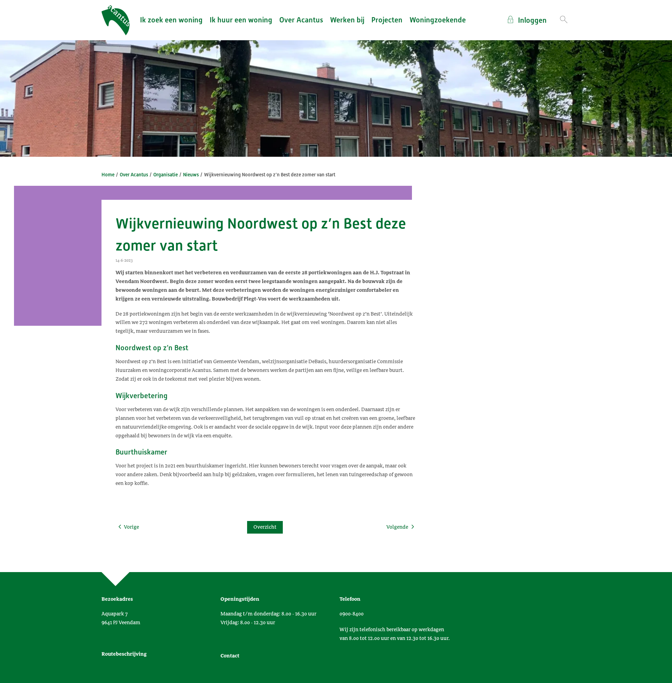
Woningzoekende (438, 20)
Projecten (386, 20)
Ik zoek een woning (171, 20)
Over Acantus (301, 20)
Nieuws (191, 174)
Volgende (397, 527)
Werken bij (347, 20)
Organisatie (165, 174)
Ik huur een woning (241, 20)
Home (108, 174)
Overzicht (264, 527)
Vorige (131, 527)
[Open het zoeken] (563, 20)
